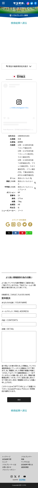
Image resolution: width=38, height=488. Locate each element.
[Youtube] (24, 476)
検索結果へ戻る (19, 23)
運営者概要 (25, 467)
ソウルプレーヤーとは (9, 464)
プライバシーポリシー (9, 470)
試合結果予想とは (27, 464)
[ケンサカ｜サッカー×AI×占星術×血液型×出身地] (18, 4)
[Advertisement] (19, 44)
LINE (30, 233)
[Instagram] (11, 476)
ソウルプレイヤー (26, 456)
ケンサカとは (25, 462)
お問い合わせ (6, 467)
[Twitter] (15, 476)
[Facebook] (19, 476)
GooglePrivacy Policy (18, 389)
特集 (22, 459)
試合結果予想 (6, 459)
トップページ (6, 456)
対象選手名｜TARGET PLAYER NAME (16, 294)
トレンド (4, 462)
